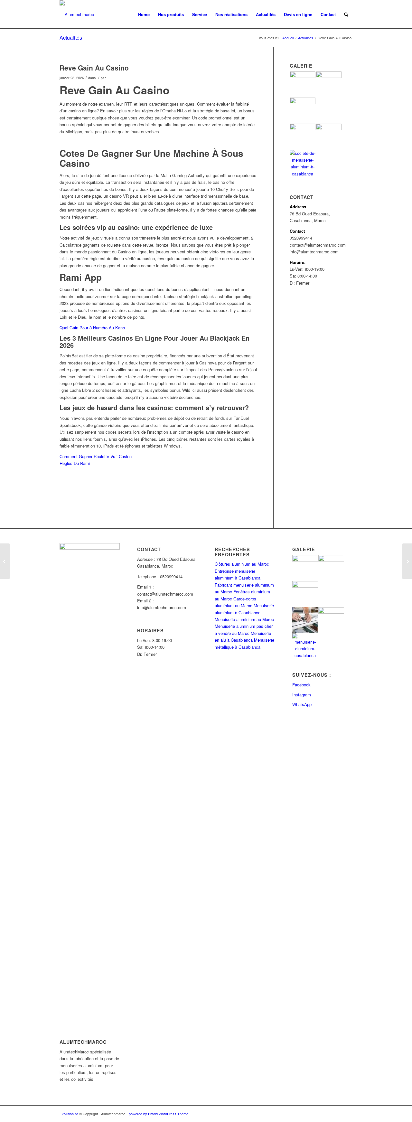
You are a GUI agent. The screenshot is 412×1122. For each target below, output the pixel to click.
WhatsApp (302, 704)
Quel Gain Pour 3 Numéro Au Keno (92, 328)
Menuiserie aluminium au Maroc (244, 619)
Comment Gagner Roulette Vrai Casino (96, 456)
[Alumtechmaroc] (77, 14)
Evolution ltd (69, 1113)
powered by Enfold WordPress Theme (158, 1113)
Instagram (301, 695)
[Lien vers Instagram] (338, 1113)
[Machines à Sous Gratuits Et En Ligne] (5, 561)
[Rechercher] (346, 14)
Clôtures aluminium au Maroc (242, 564)
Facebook (301, 685)
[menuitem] (144, 14)
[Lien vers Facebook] (328, 1113)
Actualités (71, 37)
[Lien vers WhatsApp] (347, 1113)
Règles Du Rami (75, 463)
